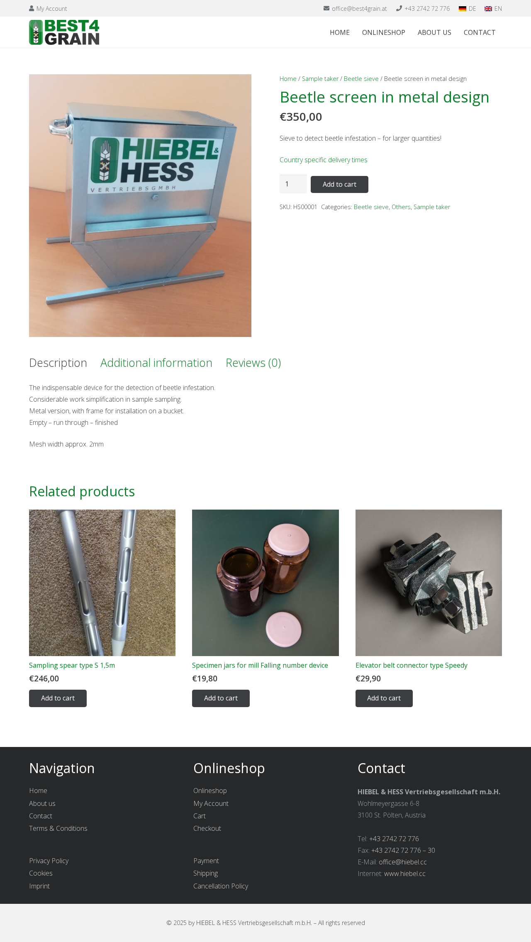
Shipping (205, 873)
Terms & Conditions (58, 828)
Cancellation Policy (220, 886)
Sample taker (320, 79)
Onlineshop (210, 790)
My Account (211, 803)
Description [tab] (58, 362)
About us (42, 803)
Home (288, 79)
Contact (40, 815)
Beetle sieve (361, 79)
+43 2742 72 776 (394, 838)
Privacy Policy (48, 860)
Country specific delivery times (324, 159)
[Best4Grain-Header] (64, 32)
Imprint (39, 886)
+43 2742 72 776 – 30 (403, 850)
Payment (206, 860)
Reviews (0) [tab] (253, 362)
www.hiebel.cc (405, 873)
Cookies (41, 873)
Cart (199, 815)
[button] (238, 87)
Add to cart (339, 184)
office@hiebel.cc (403, 861)
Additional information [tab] (156, 362)
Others (401, 207)
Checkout (207, 828)
